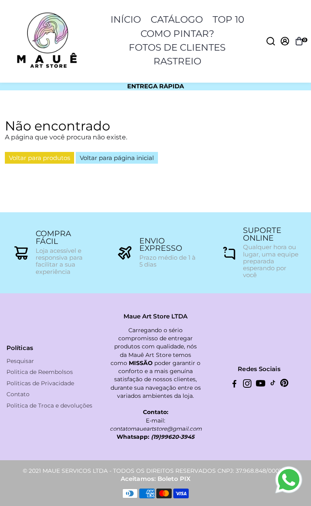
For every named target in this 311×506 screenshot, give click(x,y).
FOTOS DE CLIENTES (177, 47)
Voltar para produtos (39, 158)
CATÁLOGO (177, 19)
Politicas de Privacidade (40, 383)
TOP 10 (228, 19)
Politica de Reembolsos (39, 372)
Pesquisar (20, 361)
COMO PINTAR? (177, 33)
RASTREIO (177, 61)
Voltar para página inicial (117, 158)
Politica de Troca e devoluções (49, 406)
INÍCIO (126, 19)
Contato (18, 394)
